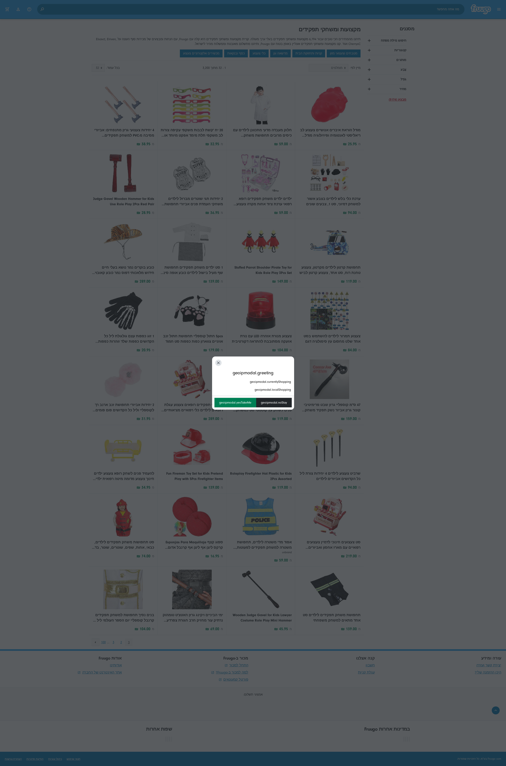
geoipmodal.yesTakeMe (235, 402)
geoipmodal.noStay (274, 402)
